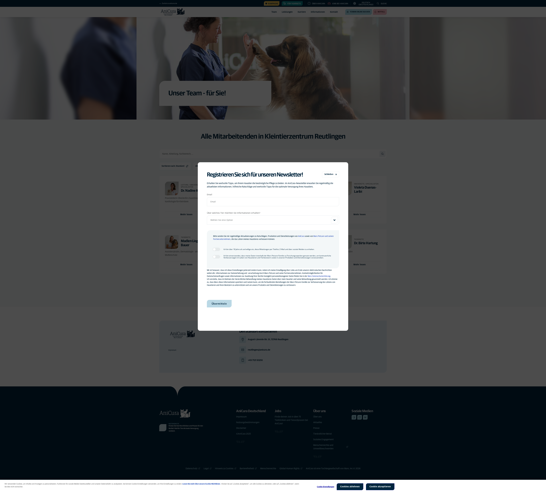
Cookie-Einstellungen (325, 487)
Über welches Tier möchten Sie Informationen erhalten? (233, 212)
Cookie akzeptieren (380, 486)
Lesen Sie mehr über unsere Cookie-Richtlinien (201, 484)
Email (209, 194)
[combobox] (273, 220)
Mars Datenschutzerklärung (319, 276)
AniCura (301, 236)
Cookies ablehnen (350, 486)
